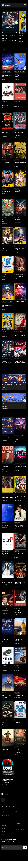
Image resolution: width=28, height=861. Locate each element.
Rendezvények (5, 815)
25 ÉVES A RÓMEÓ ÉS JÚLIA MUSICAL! (11, 384)
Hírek (3, 828)
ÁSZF (17, 826)
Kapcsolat (18, 815)
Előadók (4, 825)
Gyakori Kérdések (20, 819)
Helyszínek (4, 819)
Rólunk (4, 831)
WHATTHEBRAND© (9, 856)
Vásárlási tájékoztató (20, 829)
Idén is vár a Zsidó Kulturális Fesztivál (13, 404)
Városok (4, 822)
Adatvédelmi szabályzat (19, 822)
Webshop (4, 834)
